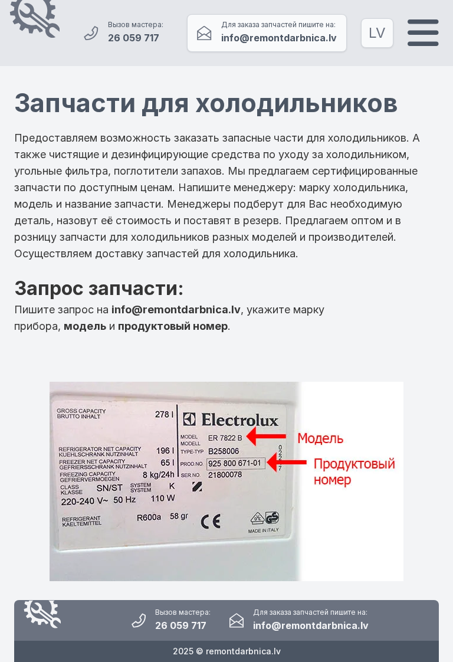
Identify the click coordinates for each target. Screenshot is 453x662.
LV (377, 32)
